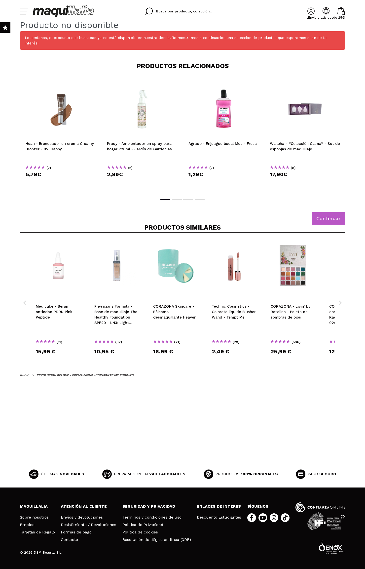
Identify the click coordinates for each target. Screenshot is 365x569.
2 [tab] (177, 199)
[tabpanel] (60, 134)
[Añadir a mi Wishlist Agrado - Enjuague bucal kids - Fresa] (223, 83)
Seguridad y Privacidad (148, 506)
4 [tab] (200, 199)
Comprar (60, 183)
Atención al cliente (84, 506)
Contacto (69, 540)
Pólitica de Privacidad (142, 525)
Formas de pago (76, 532)
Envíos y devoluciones (82, 517)
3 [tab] (188, 199)
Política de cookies (140, 532)
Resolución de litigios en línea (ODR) (156, 540)
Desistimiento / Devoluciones (88, 525)
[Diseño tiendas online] (332, 547)
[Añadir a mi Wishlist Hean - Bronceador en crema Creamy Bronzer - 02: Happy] (61, 83)
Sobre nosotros (34, 517)
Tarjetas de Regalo (37, 532)
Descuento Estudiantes (219, 517)
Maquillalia (34, 506)
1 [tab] (165, 199)
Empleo (27, 525)
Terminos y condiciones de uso (152, 517)
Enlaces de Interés (219, 506)
